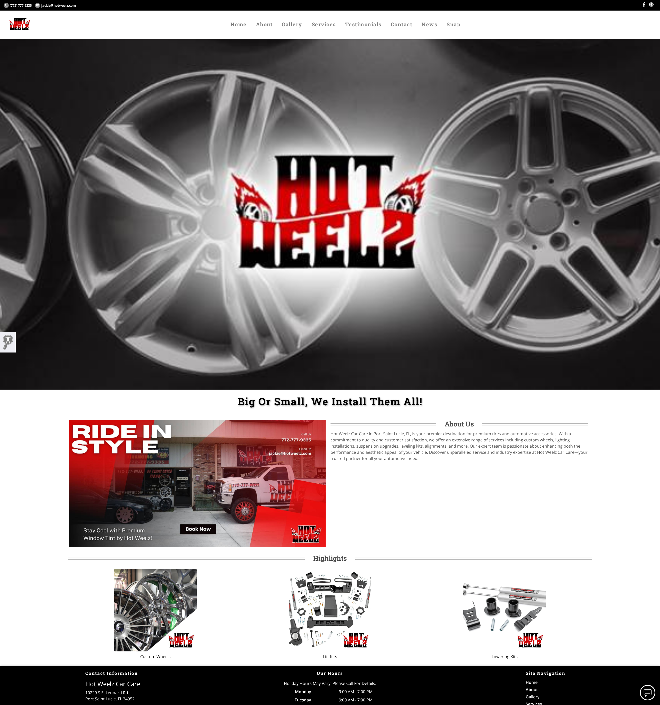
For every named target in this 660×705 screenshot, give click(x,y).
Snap (453, 24)
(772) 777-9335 (21, 5)
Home (238, 24)
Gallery (292, 24)
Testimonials (363, 24)
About (264, 24)
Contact (401, 24)
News (429, 24)
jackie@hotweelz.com (58, 5)
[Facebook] (644, 4)
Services (324, 24)
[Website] (651, 4)
